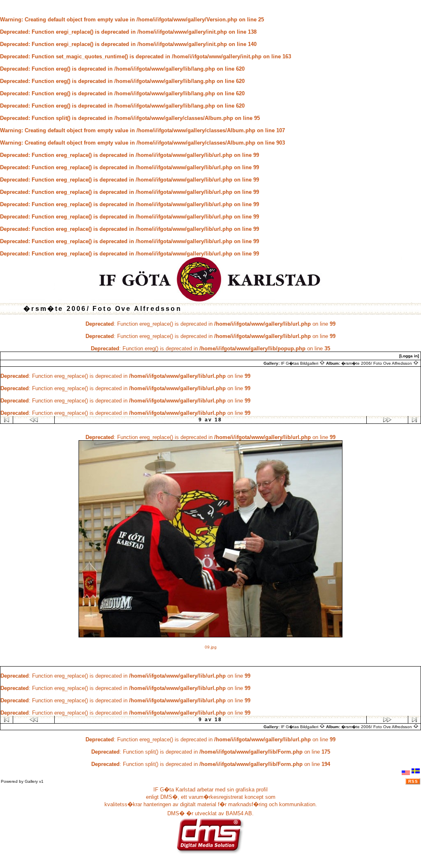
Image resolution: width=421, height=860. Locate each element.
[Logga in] (409, 356)
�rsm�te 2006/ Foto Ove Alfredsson (377, 363)
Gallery (31, 781)
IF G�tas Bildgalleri (300, 363)
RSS (413, 781)
